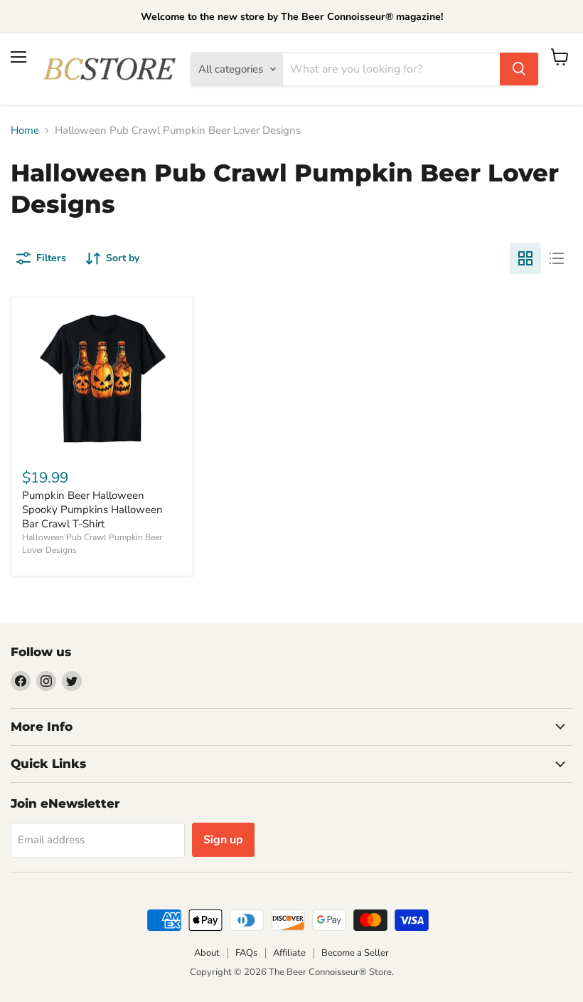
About (207, 952)
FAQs (246, 952)
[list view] (556, 258)
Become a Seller (355, 952)
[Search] (519, 69)
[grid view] (525, 258)
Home (25, 131)
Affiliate (289, 952)
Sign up (223, 840)
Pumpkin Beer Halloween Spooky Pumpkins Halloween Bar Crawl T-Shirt (92, 509)
